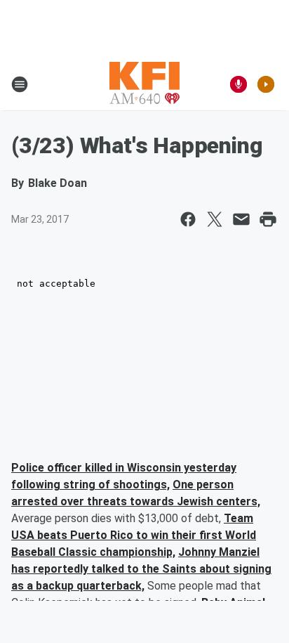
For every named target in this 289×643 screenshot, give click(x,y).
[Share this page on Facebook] (188, 219)
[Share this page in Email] (241, 219)
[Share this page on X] (214, 219)
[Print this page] (268, 219)
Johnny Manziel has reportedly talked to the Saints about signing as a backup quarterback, (141, 568)
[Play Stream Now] (265, 84)
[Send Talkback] (238, 84)
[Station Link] (144, 84)
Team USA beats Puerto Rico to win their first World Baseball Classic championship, (133, 535)
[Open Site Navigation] (19, 84)
